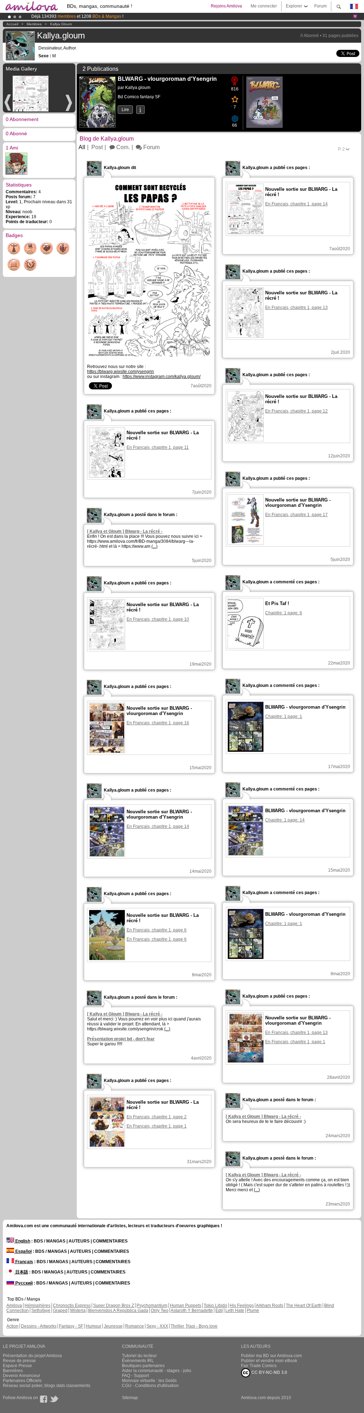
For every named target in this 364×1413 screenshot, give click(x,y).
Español (23, 1251)
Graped (60, 1310)
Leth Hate (234, 1310)
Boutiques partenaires (143, 1365)
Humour (93, 1326)
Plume (253, 1310)
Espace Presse (17, 1365)
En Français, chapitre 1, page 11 (158, 447)
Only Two (159, 1310)
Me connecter (264, 6)
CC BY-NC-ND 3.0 (268, 1372)
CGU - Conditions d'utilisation (150, 1385)
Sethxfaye (40, 1310)
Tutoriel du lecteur (139, 1355)
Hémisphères (37, 1305)
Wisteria (78, 1310)
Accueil (12, 24)
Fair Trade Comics (259, 1365)
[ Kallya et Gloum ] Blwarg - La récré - (124, 531)
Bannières (13, 1370)
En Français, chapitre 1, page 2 (157, 1116)
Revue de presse (19, 1360)
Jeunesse (113, 1326)
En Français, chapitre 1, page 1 (295, 1041)
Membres (34, 24)
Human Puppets (185, 1305)
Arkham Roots (269, 1305)
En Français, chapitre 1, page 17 (296, 514)
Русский (23, 1283)
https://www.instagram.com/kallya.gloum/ (161, 376)
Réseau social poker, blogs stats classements (46, 1385)
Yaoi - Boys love (202, 1326)
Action (12, 1326)
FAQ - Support (135, 1375)
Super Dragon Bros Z (113, 1305)
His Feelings (242, 1305)
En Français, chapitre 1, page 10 (158, 619)
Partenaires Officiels (22, 1380)
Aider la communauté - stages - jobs (156, 1370)
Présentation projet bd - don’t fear (121, 1038)
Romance (134, 1326)
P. (341, 149)
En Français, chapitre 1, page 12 (296, 411)
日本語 (21, 1272)
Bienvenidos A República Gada (118, 1310)
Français (23, 1261)
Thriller (178, 1326)
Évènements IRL (138, 1360)
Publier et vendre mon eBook (269, 1360)
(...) (154, 546)
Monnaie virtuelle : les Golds (149, 1380)
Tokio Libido (215, 1305)
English (22, 1241)
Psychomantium (151, 1305)
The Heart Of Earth (304, 1305)
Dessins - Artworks (39, 1326)
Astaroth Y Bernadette (192, 1310)
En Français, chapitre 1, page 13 (296, 307)
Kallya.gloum (61, 24)
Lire (125, 109)
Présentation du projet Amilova (32, 1355)
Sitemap (130, 1397)
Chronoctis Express (72, 1305)
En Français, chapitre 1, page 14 (296, 203)
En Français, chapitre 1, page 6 (157, 930)
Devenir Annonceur (21, 1375)
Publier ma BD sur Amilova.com (271, 1355)
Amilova (14, 1305)
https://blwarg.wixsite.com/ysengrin (120, 371)
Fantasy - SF (71, 1326)
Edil (219, 1310)
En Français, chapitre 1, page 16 (158, 722)
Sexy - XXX (157, 1326)
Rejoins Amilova (226, 6)
